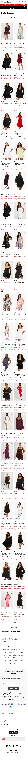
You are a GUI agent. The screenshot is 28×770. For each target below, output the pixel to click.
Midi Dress (21, 649)
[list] (13, 5)
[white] (3, 291)
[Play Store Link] (13, 732)
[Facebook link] (13, 746)
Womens (6, 10)
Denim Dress (8, 652)
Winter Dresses (17, 658)
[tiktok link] (20, 746)
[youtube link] (17, 746)
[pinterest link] (10, 746)
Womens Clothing (13, 10)
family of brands (13, 694)
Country (13, 735)
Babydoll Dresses (18, 652)
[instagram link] (7, 746)
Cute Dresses (8, 658)
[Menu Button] (2, 2)
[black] (2, 291)
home (2, 10)
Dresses (19, 10)
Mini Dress (14, 649)
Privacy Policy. (14, 699)
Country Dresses (13, 663)
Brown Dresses (8, 655)
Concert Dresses (9, 660)
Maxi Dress (6, 649)
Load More (13, 627)
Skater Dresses (25, 10)
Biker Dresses (19, 660)
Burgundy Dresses (18, 655)
